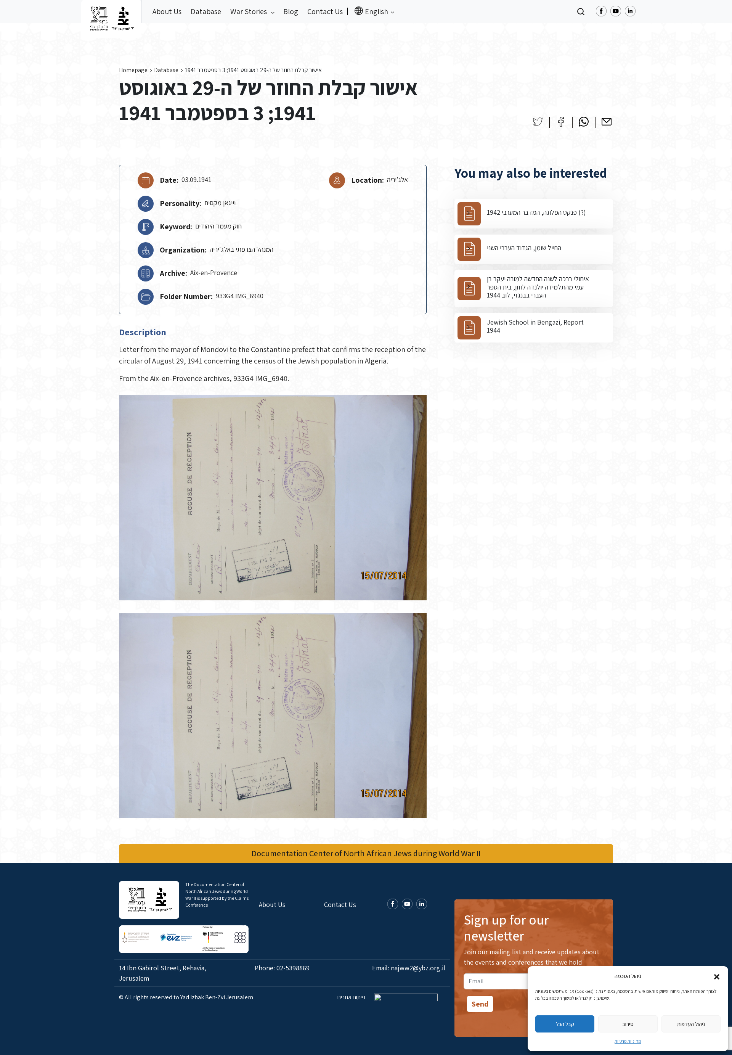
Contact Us (325, 11)
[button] (717, 976)
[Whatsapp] (584, 122)
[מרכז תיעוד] (111, 11)
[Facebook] (561, 122)
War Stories (249, 11)
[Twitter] (538, 122)
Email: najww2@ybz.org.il (408, 967)
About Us (166, 11)
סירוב (628, 1024)
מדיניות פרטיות (628, 1041)
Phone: (282, 967)
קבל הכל (565, 1024)
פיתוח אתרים (351, 997)
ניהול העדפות (691, 1024)
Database (206, 11)
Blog (290, 11)
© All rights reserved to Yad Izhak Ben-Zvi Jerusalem (186, 997)
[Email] (607, 122)
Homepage (133, 70)
